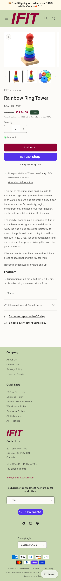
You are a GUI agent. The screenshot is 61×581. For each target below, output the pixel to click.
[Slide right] (55, 77)
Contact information (32, 576)
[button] (6, 18)
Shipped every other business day (27, 322)
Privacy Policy (14, 369)
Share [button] (10, 293)
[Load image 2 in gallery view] (30, 76)
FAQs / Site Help (16, 392)
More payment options (30, 165)
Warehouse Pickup (17, 406)
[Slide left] (5, 77)
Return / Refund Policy (19, 401)
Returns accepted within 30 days (27, 316)
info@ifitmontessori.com (20, 477)
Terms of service (31, 572)
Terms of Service (16, 374)
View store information (20, 182)
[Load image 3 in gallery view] (45, 76)
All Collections (14, 416)
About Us (12, 359)
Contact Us (13, 364)
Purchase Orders (16, 411)
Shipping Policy (15, 397)
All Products (13, 420)
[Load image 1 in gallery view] (16, 76)
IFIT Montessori (22, 569)
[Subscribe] (50, 500)
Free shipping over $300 (14, 117)
